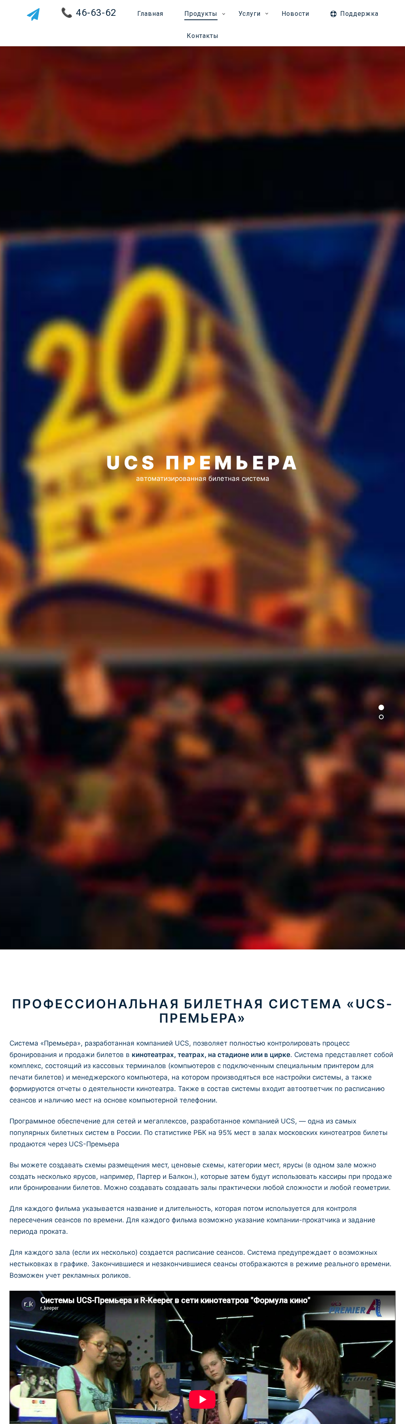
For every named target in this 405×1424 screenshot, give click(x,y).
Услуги (249, 13)
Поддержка (359, 13)
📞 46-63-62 (88, 12)
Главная (150, 13)
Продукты (201, 13)
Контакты (203, 36)
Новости (295, 13)
